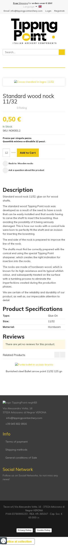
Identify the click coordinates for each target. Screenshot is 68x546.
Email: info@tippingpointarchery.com (23, 10)
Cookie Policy (43, 530)
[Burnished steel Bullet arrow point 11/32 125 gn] (34, 364)
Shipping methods (16, 449)
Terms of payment (16, 441)
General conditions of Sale (21, 457)
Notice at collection (18, 541)
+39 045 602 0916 (16, 423)
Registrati (59, 10)
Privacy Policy (24, 530)
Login (48, 10)
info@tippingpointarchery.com (23, 418)
